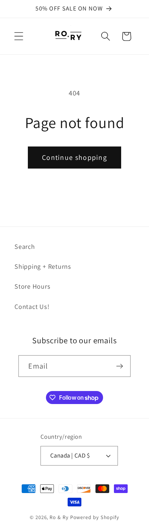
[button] (18, 36)
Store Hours (32, 286)
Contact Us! (32, 306)
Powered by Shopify (94, 517)
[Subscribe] (120, 366)
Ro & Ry (59, 517)
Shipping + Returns (42, 266)
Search (24, 246)
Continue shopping (74, 157)
